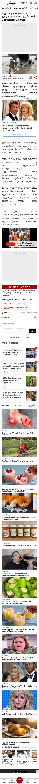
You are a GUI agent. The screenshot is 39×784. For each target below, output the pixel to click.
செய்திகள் (6, 8)
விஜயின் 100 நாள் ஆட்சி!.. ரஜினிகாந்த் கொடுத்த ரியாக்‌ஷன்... (7, 762)
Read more (10, 244)
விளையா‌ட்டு (20, 8)
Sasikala (13, 76)
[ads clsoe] (37, 771)
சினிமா (29, 304)
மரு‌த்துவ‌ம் (7, 308)
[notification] (36, 3)
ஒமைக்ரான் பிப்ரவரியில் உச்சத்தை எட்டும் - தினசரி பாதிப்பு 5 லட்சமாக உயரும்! (19, 292)
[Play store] (31, 3)
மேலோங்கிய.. (22, 308)
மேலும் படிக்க (11, 747)
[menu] (3, 3)
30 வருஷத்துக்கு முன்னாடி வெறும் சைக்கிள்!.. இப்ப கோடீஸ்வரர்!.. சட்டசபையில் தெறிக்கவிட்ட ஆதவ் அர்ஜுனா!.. (23, 762)
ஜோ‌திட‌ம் (19, 304)
